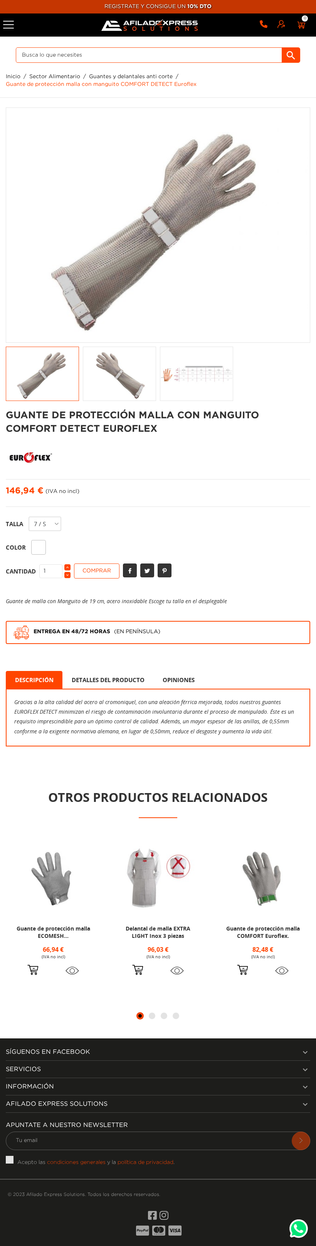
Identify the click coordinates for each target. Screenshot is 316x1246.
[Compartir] (130, 570)
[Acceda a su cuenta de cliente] (281, 25)
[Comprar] (32, 970)
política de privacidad (145, 1162)
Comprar (96, 570)
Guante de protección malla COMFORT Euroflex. (263, 932)
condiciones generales (76, 1162)
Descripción (34, 680)
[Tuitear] (147, 570)
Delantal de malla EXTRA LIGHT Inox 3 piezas (158, 932)
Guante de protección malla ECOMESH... (53, 932)
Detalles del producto (108, 680)
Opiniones (179, 680)
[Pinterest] (164, 570)
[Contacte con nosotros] (263, 25)
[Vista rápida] (72, 970)
